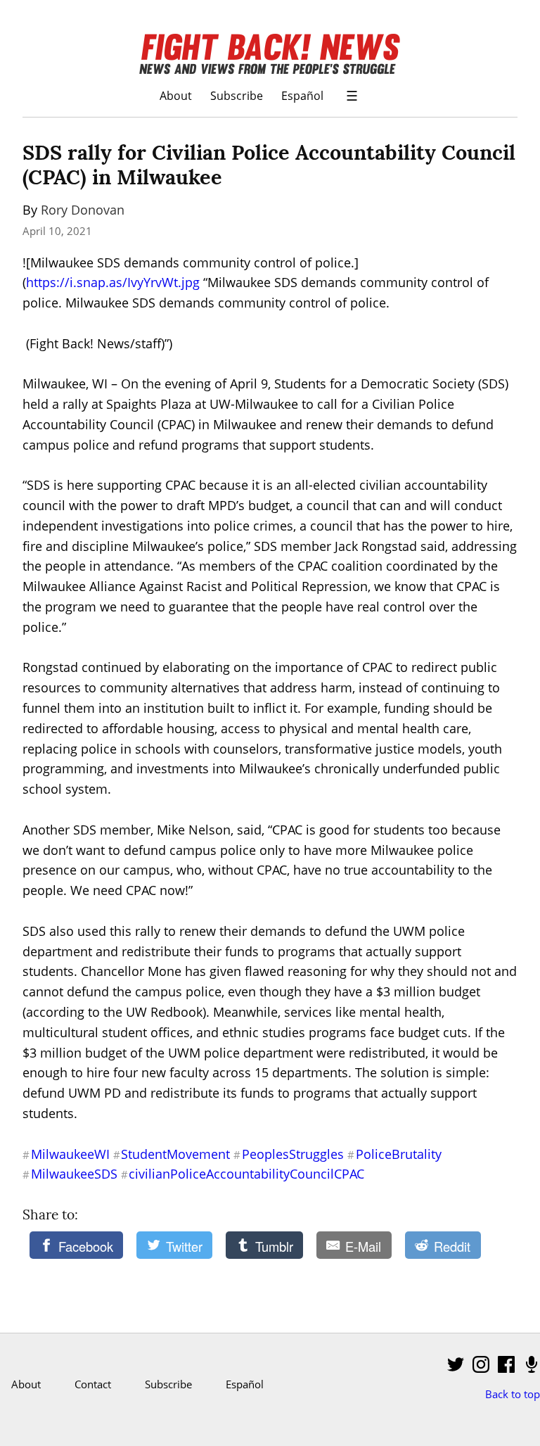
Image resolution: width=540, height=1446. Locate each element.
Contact (93, 1384)
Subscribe (236, 95)
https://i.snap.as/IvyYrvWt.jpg (113, 282)
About (176, 95)
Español (302, 95)
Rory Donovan (82, 209)
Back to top (512, 1394)
